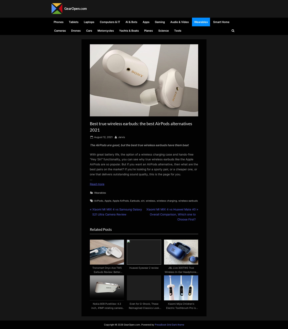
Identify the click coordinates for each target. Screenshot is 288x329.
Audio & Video (179, 22)
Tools (177, 30)
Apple (107, 200)
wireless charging (167, 200)
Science (163, 30)
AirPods (98, 200)
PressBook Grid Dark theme (169, 324)
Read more (97, 184)
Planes (148, 30)
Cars (89, 30)
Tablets (73, 22)
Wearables (201, 22)
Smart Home (221, 22)
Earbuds (135, 200)
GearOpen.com (75, 8)
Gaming (160, 22)
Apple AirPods (120, 200)
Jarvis (121, 137)
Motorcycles (106, 30)
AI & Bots (131, 22)
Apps (146, 22)
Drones (76, 30)
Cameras (60, 30)
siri (142, 200)
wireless (150, 200)
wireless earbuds (188, 200)
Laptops (89, 22)
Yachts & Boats (129, 30)
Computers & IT (110, 22)
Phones (59, 22)
